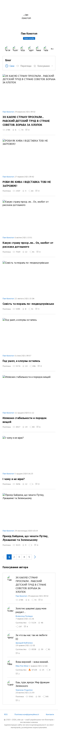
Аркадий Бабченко (24, 643)
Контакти (50, 714)
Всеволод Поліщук (24, 616)
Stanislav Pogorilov (24, 690)
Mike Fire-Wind (22, 666)
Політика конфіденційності (27, 714)
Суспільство (21, 622)
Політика (7, 191)
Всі (52, 49)
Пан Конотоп (8, 111)
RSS (6, 714)
